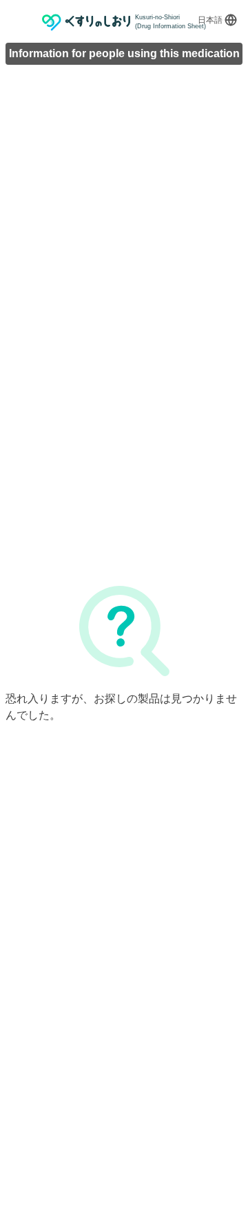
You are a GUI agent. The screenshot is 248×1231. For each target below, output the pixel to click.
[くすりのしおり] (86, 22)
